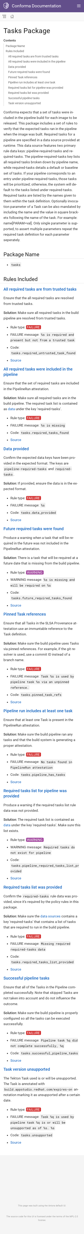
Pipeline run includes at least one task (31, 82)
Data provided (17, 66)
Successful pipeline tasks (24, 98)
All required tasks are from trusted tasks (33, 56)
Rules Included (15, 51)
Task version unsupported (24, 103)
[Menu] (79, 6)
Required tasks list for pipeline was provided (35, 87)
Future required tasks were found (29, 72)
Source (15, 360)
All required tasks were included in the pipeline (36, 61)
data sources (50, 916)
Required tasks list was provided (28, 92)
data (11, 409)
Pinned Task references (22, 77)
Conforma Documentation (36, 5)
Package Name (15, 46)
